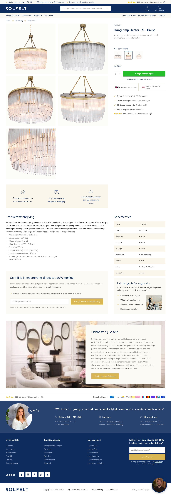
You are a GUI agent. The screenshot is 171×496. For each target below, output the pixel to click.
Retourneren (49, 459)
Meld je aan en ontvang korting (87, 301)
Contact (9, 459)
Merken (37, 15)
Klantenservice (12, 463)
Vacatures (10, 449)
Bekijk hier (36, 307)
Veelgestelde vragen (53, 445)
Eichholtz (117, 25)
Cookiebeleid (112, 489)
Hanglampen (32, 21)
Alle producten (11, 15)
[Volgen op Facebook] (21, 474)
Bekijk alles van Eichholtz (105, 376)
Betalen (47, 456)
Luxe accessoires (94, 459)
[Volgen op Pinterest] (34, 474)
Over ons (161, 15)
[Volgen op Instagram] (28, 474)
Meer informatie (132, 38)
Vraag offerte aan (128, 15)
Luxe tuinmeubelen (95, 463)
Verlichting (19, 21)
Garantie (48, 463)
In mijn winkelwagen (144, 73)
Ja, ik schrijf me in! (147, 457)
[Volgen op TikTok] (41, 474)
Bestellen (48, 449)
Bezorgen (48, 452)
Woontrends (11, 452)
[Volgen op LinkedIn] (47, 474)
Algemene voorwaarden (77, 489)
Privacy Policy (97, 489)
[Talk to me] (159, 485)
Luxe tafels (92, 449)
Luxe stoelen (92, 452)
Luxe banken (93, 445)
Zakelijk (9, 456)
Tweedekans (27, 15)
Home (8, 21)
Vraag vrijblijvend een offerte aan (139, 79)
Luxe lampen (93, 456)
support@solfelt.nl (114, 421)
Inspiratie (48, 15)
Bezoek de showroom (147, 15)
